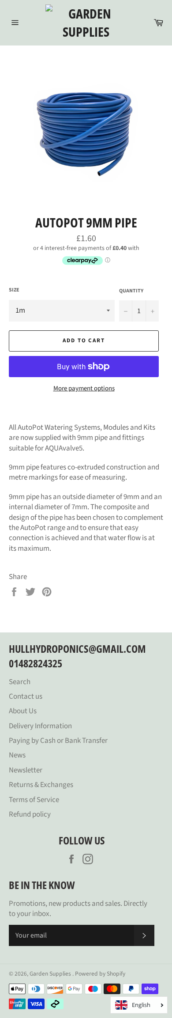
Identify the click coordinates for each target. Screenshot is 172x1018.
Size (14, 290)
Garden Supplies (51, 973)
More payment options (84, 388)
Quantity (131, 291)
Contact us (25, 696)
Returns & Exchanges (41, 785)
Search (19, 682)
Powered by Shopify (100, 973)
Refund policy (30, 814)
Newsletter (25, 770)
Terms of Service (34, 800)
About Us (23, 711)
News (17, 755)
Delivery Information (40, 726)
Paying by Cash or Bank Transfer (58, 740)
